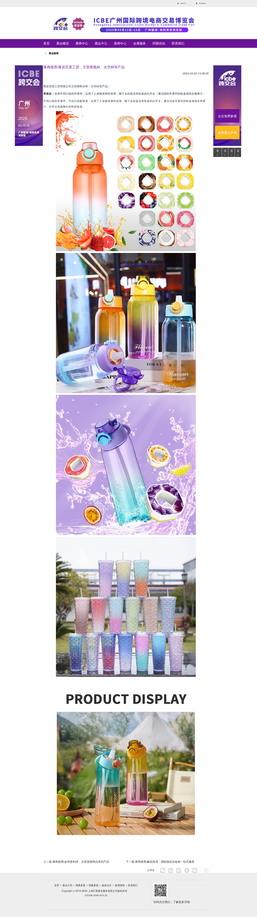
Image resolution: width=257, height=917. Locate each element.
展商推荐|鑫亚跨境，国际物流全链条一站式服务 (164, 862)
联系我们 (178, 43)
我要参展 (80, 885)
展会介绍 (67, 885)
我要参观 (93, 885)
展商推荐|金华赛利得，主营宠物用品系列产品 (80, 862)
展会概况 (62, 43)
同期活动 (158, 43)
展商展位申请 (227, 132)
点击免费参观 (227, 116)
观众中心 (101, 43)
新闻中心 (120, 43)
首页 (46, 43)
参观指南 (120, 885)
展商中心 (82, 43)
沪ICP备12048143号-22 (96, 895)
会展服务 (139, 43)
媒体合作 (107, 885)
